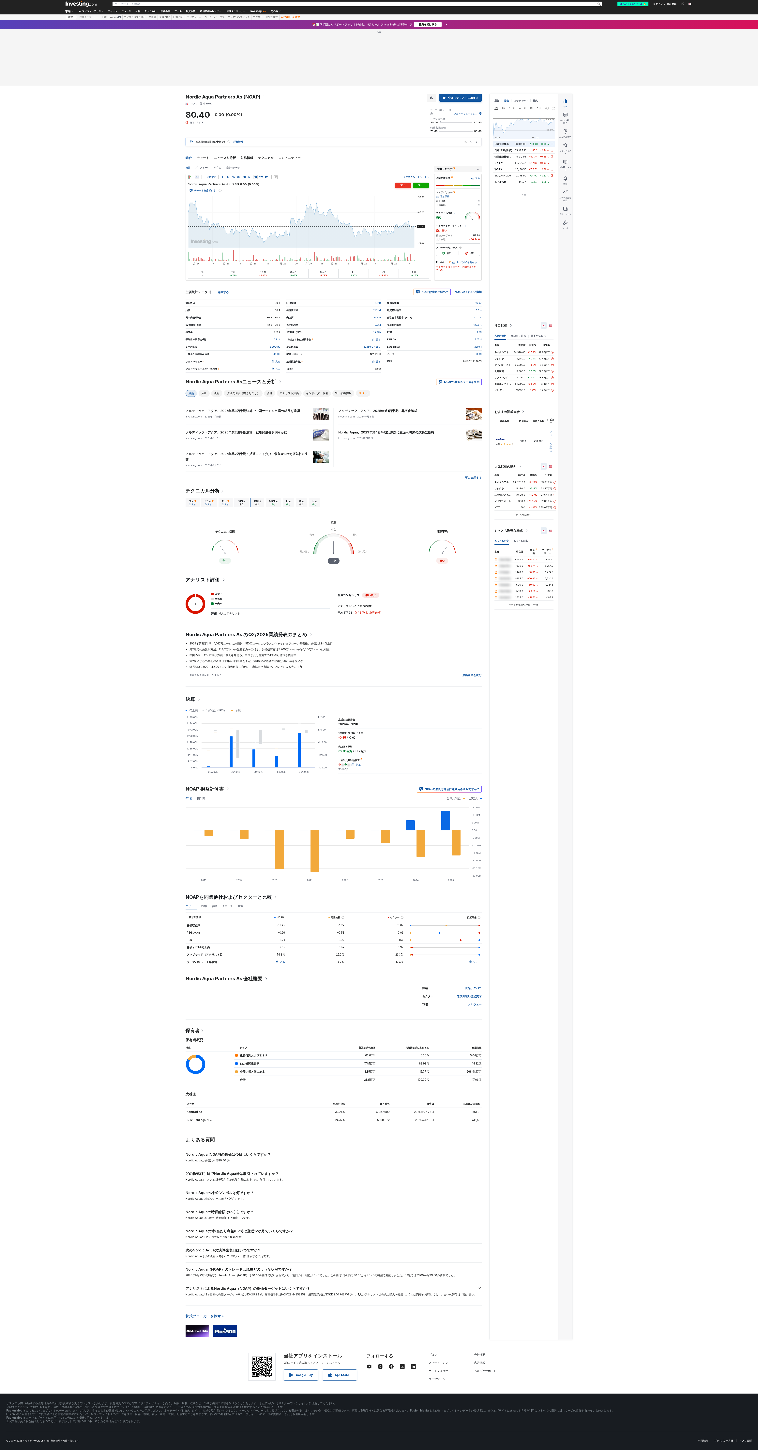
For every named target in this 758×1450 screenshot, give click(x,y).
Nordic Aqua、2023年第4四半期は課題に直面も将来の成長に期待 (386, 375)
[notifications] (682, 4)
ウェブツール (437, 1321)
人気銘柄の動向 (505, 409)
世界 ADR (164, 17)
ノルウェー (475, 947)
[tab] (193, 445)
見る (282, 904)
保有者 (193, 973)
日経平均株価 (501, 86)
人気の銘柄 (500, 278)
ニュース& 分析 (225, 101)
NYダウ (498, 105)
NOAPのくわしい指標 (468, 234)
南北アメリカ (194, 17)
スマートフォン (438, 1305)
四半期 (201, 741)
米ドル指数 (500, 124)
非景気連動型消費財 (469, 939)
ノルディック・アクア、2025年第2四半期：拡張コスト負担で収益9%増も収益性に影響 (247, 399)
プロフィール (202, 110)
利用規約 (703, 1383)
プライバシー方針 (723, 1383)
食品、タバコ (473, 931)
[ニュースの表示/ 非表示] (276, 120)
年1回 (189, 741)
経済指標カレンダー (210, 11)
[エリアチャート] (197, 120)
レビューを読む (551, 384)
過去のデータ (233, 110)
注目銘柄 (500, 268)
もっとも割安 (501, 483)
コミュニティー (290, 101)
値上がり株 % (518, 278)
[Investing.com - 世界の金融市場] (81, 4)
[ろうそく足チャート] (189, 120)
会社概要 (479, 1297)
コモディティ (521, 43)
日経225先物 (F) (503, 93)
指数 (506, 43)
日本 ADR (178, 17)
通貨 (496, 43)
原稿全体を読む (472, 618)
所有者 (217, 110)
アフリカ (258, 17)
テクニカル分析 (203, 433)
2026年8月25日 (372, 289)
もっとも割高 (521, 483)
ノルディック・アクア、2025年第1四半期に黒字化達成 (377, 354)
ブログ (433, 1297)
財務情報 (247, 101)
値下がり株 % (538, 278)
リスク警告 (745, 1383)
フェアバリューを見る (465, 56)
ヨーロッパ (210, 17)
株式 (70, 17)
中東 (222, 17)
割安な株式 (272, 17)
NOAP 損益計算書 (205, 732)
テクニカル (266, 101)
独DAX (498, 112)
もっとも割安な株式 (508, 474)
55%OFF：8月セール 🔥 (633, 4)
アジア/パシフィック (239, 17)
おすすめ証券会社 (507, 355)
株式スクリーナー (236, 11)
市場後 (152, 17)
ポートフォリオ (438, 1313)
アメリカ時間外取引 (134, 17)
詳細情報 (238, 84)
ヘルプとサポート (485, 1313)
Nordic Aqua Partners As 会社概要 (224, 921)
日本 (104, 17)
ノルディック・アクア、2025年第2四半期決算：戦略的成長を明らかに (236, 375)
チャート (203, 101)
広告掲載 (479, 1305)
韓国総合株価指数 (503, 99)
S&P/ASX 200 (502, 118)
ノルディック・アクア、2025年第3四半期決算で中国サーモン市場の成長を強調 (243, 354)
